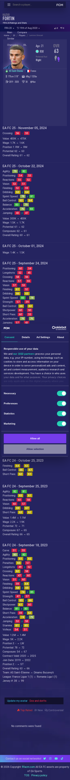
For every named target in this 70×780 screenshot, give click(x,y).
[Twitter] (44, 758)
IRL (25, 45)
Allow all (35, 438)
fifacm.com (28, 766)
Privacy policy (39, 775)
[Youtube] (56, 758)
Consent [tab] (9, 337)
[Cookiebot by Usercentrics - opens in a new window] (52, 328)
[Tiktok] (62, 758)
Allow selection (35, 449)
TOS (26, 775)
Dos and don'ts (37, 700)
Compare (22, 32)
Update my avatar (17, 700)
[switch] (61, 403)
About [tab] (60, 337)
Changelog (12, 45)
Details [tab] (26, 337)
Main (9, 32)
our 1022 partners (24, 353)
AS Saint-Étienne (16, 70)
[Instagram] (50, 758)
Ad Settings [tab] (43, 337)
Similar (10, 38)
